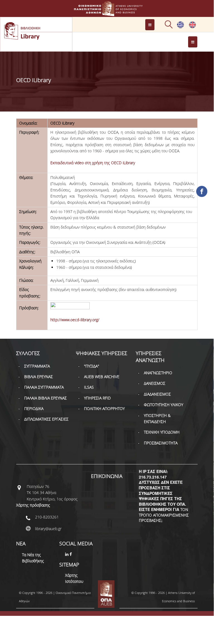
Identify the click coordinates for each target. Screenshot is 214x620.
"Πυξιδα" (91, 366)
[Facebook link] (71, 554)
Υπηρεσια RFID (97, 398)
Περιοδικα (33, 408)
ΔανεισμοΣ (154, 383)
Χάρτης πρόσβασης (33, 505)
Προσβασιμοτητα (161, 443)
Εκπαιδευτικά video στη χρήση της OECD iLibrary (92, 162)
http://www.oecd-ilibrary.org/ (74, 319)
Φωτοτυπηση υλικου (163, 404)
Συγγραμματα (37, 366)
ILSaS (89, 387)
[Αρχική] (106, 13)
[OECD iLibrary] (192, 27)
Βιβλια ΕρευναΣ (38, 376)
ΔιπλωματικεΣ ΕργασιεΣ (46, 419)
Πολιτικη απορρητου (104, 408)
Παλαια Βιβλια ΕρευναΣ (45, 398)
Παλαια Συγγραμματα (44, 387)
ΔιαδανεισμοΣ (157, 394)
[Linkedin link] (67, 554)
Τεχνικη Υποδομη (161, 432)
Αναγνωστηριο (158, 372)
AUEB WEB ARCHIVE (101, 376)
